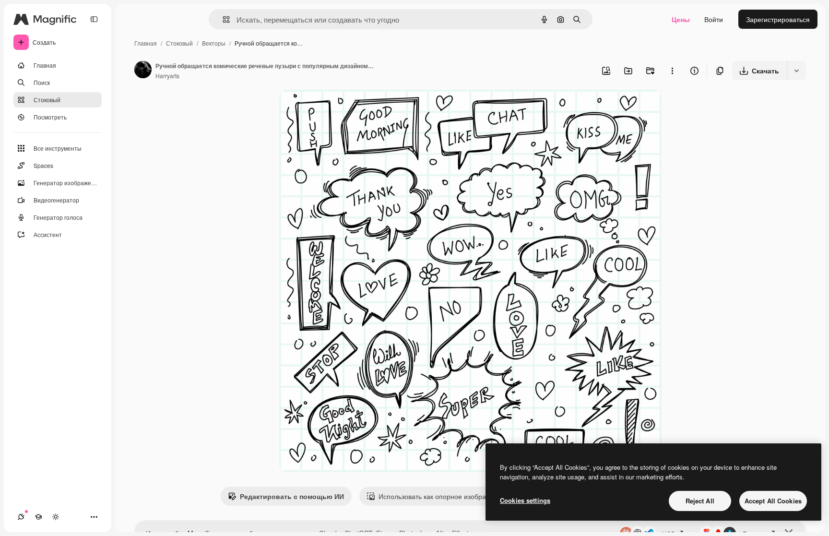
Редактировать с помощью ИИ (292, 496)
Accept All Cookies (773, 500)
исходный (343, 108)
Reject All (700, 500)
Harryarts (167, 75)
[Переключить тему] (55, 516)
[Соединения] (21, 516)
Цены (681, 19)
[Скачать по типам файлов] (796, 70)
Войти (713, 19)
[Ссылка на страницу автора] (143, 70)
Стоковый (179, 43)
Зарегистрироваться (778, 19)
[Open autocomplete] (222, 19)
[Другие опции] (672, 70)
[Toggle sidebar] (94, 19)
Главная (145, 43)
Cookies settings (525, 500)
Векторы (213, 43)
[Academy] (38, 516)
